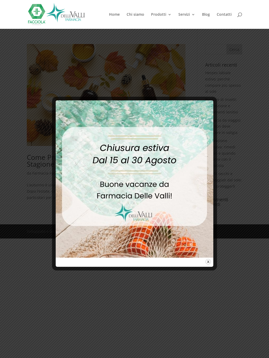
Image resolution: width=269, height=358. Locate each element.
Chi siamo (135, 15)
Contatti (224, 15)
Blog (206, 15)
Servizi (184, 15)
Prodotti (158, 15)
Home (114, 15)
